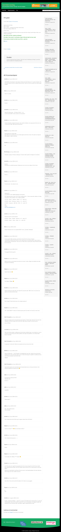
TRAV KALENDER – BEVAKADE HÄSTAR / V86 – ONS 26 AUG (50, 19)
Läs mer (47, 24)
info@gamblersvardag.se (10, 522)
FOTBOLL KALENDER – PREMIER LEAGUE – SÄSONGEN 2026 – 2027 (50, 165)
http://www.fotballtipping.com (10, 207)
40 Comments (15, 21)
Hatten (47, 292)
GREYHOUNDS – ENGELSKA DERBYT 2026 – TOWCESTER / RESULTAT (50, 209)
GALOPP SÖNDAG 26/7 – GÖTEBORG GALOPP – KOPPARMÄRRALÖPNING (50, 117)
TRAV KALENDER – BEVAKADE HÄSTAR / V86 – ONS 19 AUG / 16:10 (50, 90)
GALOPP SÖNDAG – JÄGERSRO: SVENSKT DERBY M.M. (49, 145)
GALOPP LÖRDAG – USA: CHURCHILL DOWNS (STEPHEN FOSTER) (50, 155)
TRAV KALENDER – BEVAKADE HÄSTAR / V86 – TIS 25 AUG (50, 40)
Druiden (10, 21)
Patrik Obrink (48, 120)
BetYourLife (48, 22)
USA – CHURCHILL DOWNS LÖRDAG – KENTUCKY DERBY (50, 263)
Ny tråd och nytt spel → (38, 67)
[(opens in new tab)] (23, 523)
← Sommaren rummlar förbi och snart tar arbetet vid (13, 68)
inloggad (11, 512)
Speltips (8, 49)
